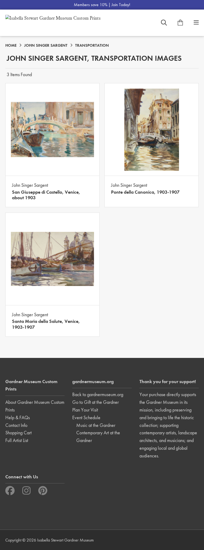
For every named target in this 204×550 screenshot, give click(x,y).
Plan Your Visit (85, 410)
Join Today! (121, 4)
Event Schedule (86, 417)
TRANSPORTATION (92, 45)
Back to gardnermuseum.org (97, 394)
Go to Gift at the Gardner (95, 402)
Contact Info (16, 425)
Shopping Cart (18, 433)
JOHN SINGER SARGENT (45, 45)
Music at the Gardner (95, 425)
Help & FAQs (17, 417)
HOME (10, 45)
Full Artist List (16, 440)
